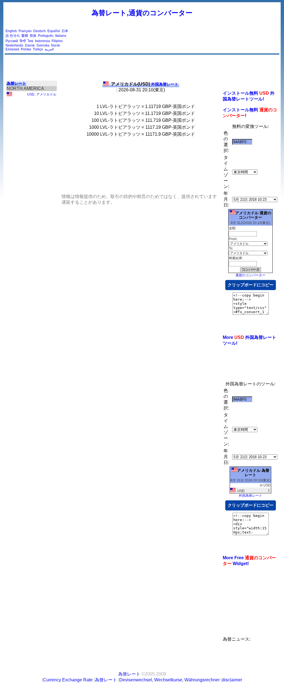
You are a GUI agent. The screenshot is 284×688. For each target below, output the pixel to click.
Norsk (55, 45)
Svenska (42, 45)
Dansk (30, 45)
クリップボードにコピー (250, 284)
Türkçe (38, 49)
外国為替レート (144, 84)
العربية (49, 49)
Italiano (60, 36)
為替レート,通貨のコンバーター (142, 13)
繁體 (24, 36)
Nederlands (14, 45)
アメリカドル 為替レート (253, 472)
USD (30, 94)
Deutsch (39, 31)
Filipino (57, 41)
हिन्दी (23, 41)
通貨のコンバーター (250, 275)
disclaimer (232, 679)
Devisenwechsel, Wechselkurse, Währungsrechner (169, 679)
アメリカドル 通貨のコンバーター (253, 215)
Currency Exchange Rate (68, 679)
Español (53, 31)
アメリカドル (46, 94)
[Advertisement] (177, 40)
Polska (26, 49)
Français (25, 31)
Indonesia (42, 41)
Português (46, 36)
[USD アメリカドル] (9, 95)
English (11, 31)
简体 (33, 36)
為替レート (16, 83)
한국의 (15, 36)
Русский (12, 41)
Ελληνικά (12, 49)
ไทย (30, 41)
